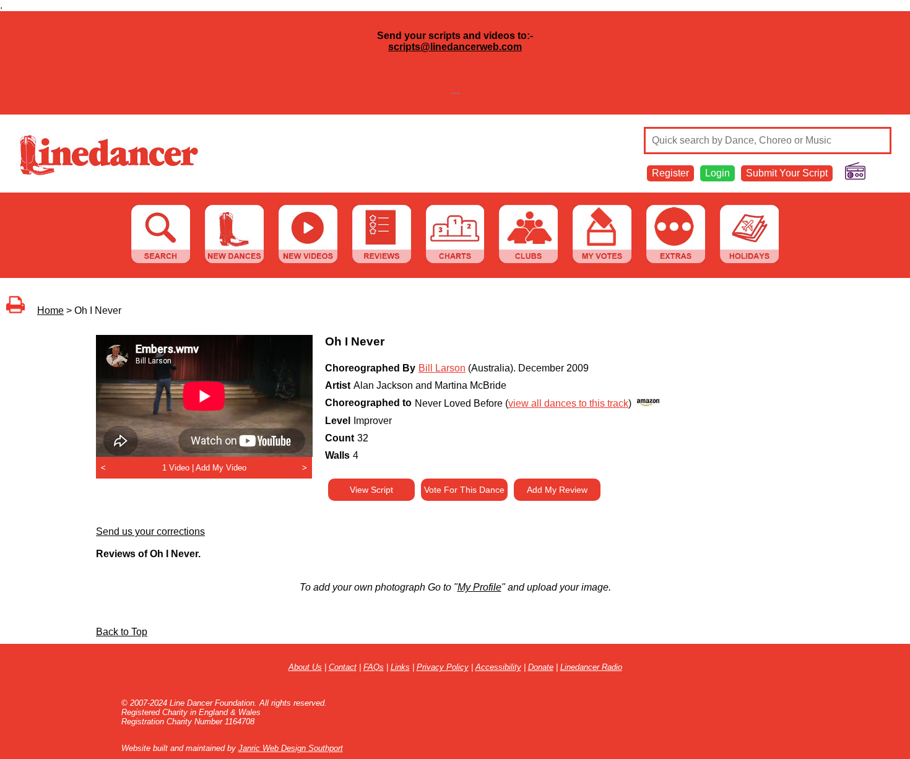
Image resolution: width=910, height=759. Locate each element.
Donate (540, 667)
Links (400, 667)
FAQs (373, 667)
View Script (371, 490)
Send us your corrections (150, 531)
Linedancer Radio (591, 667)
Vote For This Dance (464, 490)
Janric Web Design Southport (290, 748)
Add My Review (557, 490)
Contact (343, 667)
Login (717, 173)
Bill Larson (442, 368)
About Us (305, 667)
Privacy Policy (443, 667)
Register (670, 173)
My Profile (479, 587)
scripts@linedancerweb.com (455, 46)
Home (50, 310)
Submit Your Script (787, 173)
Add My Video (221, 467)
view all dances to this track (568, 403)
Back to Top (121, 632)
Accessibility (498, 667)
